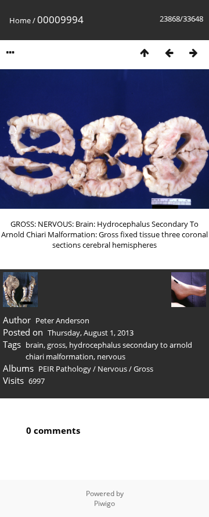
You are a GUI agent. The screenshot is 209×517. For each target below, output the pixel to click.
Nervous (112, 368)
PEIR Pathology (64, 368)
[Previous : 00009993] (169, 52)
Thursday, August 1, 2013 (91, 332)
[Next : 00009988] (193, 52)
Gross (143, 368)
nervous (111, 356)
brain (35, 345)
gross (56, 345)
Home (20, 20)
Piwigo (104, 503)
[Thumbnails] (144, 52)
